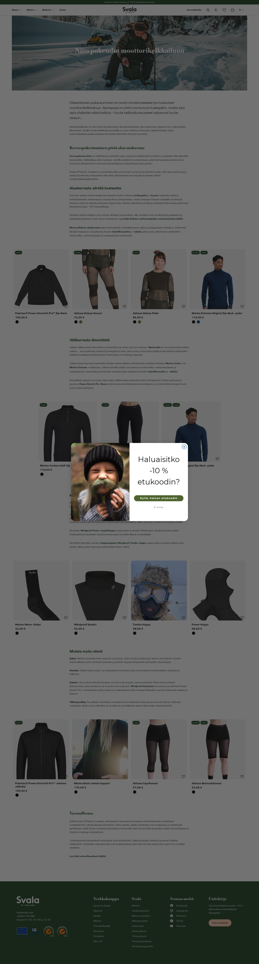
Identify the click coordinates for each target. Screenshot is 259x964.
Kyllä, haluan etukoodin (158, 498)
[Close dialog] (184, 446)
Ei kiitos (158, 507)
